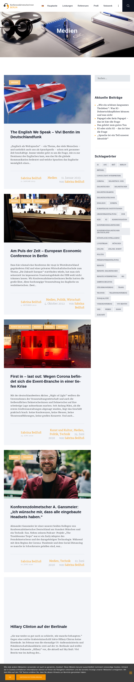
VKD (98, 309)
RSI (123, 276)
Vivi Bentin (122, 304)
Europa (113, 203)
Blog (66, 39)
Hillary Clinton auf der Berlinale (38, 627)
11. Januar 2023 (70, 177)
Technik (62, 327)
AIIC (105, 165)
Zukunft (101, 315)
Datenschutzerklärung (31, 677)
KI (106, 220)
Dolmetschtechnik (106, 198)
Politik (26, 201)
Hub (123, 214)
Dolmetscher (121, 187)
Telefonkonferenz (118, 293)
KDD (98, 220)
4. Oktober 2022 (54, 303)
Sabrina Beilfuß (31, 178)
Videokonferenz (104, 304)
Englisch (101, 203)
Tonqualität (103, 298)
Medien (14, 82)
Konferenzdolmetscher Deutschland (108, 231)
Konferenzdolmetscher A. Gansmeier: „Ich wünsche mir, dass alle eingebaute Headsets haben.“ (45, 512)
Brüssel (100, 170)
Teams (121, 287)
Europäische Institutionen (109, 209)
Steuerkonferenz (105, 287)
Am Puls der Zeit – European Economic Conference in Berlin (45, 253)
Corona (100, 181)
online (100, 249)
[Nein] (130, 673)
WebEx (108, 309)
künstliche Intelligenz (108, 238)
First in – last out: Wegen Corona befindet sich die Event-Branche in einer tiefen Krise (46, 381)
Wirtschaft (41, 201)
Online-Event (114, 249)
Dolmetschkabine (105, 192)
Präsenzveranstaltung (108, 260)
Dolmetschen (103, 187)
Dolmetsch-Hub (116, 181)
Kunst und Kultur (20, 327)
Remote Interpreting (107, 276)
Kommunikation (119, 220)
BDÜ (113, 165)
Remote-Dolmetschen (107, 271)
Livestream (102, 243)
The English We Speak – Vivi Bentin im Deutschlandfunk (45, 134)
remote (100, 265)
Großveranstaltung (106, 214)
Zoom (118, 309)
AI (98, 165)
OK (10, 677)
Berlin (123, 165)
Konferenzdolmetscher (108, 225)
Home (57, 39)
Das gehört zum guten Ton (112, 125)
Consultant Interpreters (109, 176)
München (116, 243)
